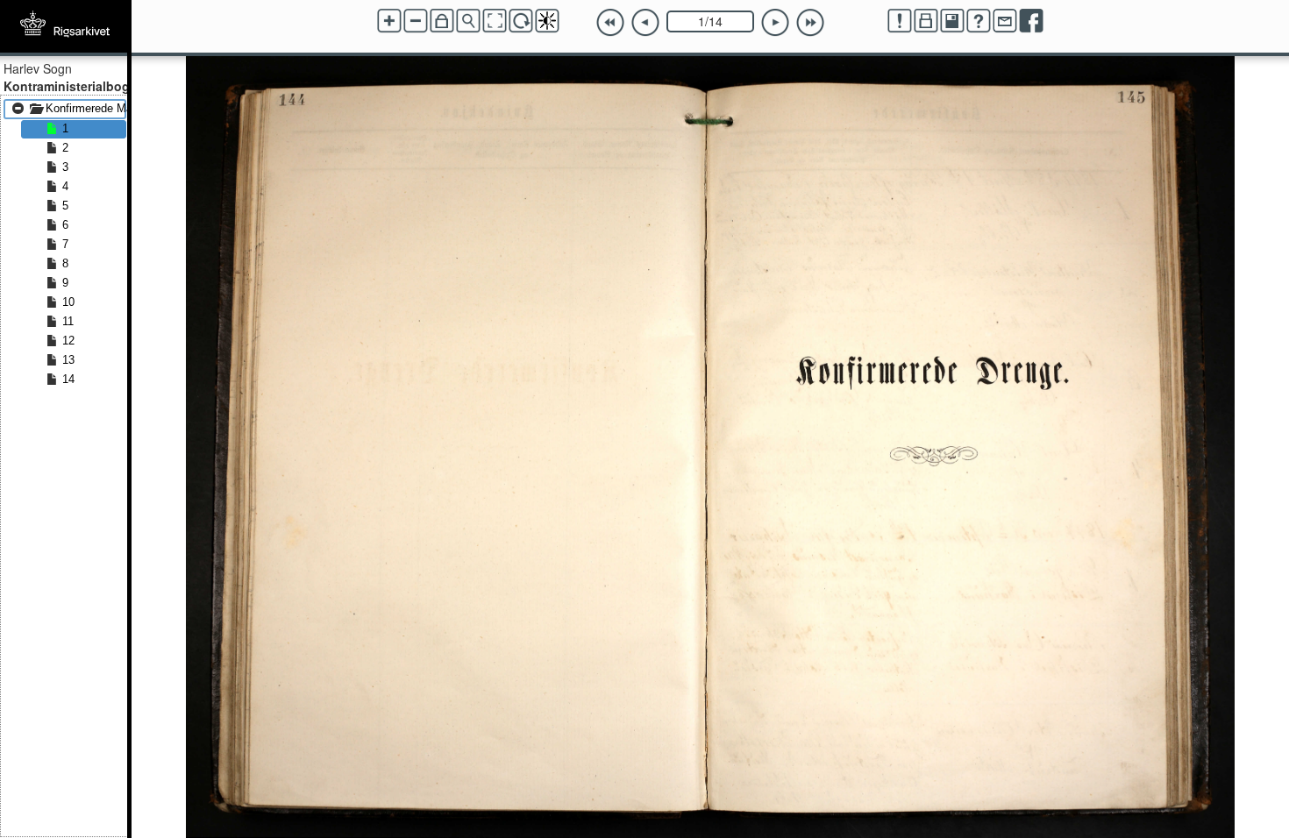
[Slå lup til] (468, 21)
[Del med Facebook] (1031, 21)
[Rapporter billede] (899, 21)
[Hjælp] (978, 21)
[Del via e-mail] (1005, 21)
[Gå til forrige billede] (645, 23)
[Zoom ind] (389, 21)
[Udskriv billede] (926, 21)
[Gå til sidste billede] (810, 23)
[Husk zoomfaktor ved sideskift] (442, 21)
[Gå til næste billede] (775, 23)
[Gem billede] (952, 21)
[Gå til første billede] (610, 23)
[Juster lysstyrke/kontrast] (547, 21)
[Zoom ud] (415, 21)
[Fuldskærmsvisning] (494, 21)
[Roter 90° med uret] (521, 21)
